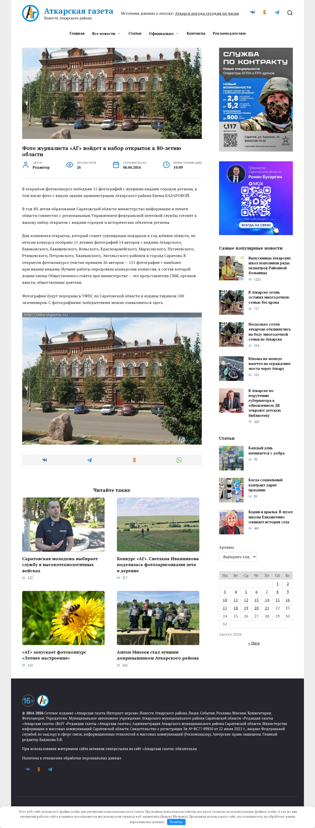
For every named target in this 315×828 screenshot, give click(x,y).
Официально (161, 33)
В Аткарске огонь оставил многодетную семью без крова (269, 297)
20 (256, 608)
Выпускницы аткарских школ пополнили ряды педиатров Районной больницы (270, 265)
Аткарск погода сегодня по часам (207, 13)
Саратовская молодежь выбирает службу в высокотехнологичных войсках (60, 564)
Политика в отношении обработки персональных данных (71, 758)
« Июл (254, 643)
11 (236, 599)
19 (246, 608)
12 (246, 599)
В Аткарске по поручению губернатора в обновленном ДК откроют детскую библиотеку (265, 403)
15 (277, 599)
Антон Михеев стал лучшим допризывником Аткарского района (158, 655)
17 (225, 608)
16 (287, 599)
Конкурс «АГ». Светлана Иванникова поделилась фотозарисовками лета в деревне (158, 564)
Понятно (176, 822)
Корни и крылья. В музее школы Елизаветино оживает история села (271, 517)
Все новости (103, 33)
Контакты (196, 33)
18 (236, 608)
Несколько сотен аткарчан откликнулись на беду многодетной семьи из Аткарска (270, 332)
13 (256, 599)
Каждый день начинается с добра (266, 450)
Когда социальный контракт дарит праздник (266, 485)
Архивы (226, 547)
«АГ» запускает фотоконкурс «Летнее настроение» (54, 655)
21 (267, 608)
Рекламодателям (229, 33)
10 (225, 599)
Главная (77, 33)
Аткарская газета (78, 11)
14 (267, 599)
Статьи (135, 33)
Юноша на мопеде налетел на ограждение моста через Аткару (270, 363)
